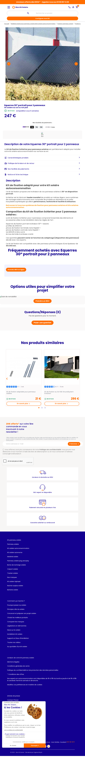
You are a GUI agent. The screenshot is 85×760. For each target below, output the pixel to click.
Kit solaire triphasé (13, 581)
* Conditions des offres (15, 674)
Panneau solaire (13, 544)
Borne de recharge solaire (16, 565)
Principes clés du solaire (15, 609)
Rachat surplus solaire (15, 586)
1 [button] (38, 407)
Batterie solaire (12, 590)
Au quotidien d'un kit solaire (17, 647)
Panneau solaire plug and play (18, 561)
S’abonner (74, 444)
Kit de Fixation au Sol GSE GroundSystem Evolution (59, 392)
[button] (8, 63)
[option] (23, 378)
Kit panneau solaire (14, 540)
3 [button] (45, 407)
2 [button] (41, 407)
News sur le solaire (13, 630)
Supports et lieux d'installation (18, 638)
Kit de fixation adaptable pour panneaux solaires (21, 392)
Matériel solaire (12, 557)
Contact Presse (12, 700)
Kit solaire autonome (14, 552)
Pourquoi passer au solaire (16, 605)
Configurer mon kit (42, 18)
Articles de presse (13, 696)
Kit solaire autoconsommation (18, 548)
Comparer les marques (15, 622)
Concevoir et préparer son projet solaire (21, 613)
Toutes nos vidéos (13, 642)
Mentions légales (13, 662)
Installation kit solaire (14, 634)
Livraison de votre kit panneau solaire (20, 658)
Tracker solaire (12, 573)
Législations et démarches (16, 626)
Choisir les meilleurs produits (17, 617)
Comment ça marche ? (16, 601)
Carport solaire (12, 569)
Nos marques (12, 577)
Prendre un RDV (42, 301)
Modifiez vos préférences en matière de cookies (24, 685)
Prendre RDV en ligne (16, 270)
